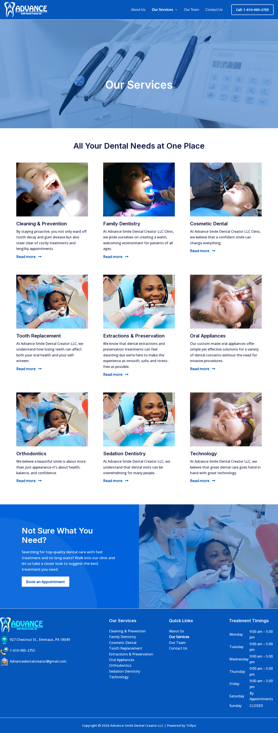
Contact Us (214, 10)
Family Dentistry (122, 636)
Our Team (191, 10)
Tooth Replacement (125, 648)
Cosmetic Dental (122, 642)
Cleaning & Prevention (127, 631)
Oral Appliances (121, 659)
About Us (138, 10)
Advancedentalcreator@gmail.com (38, 661)
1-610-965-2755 (22, 650)
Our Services (162, 10)
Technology (119, 677)
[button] (175, 10)
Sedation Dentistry (124, 671)
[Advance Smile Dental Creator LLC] (26, 9)
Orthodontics (120, 665)
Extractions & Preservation (131, 654)
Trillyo (191, 725)
